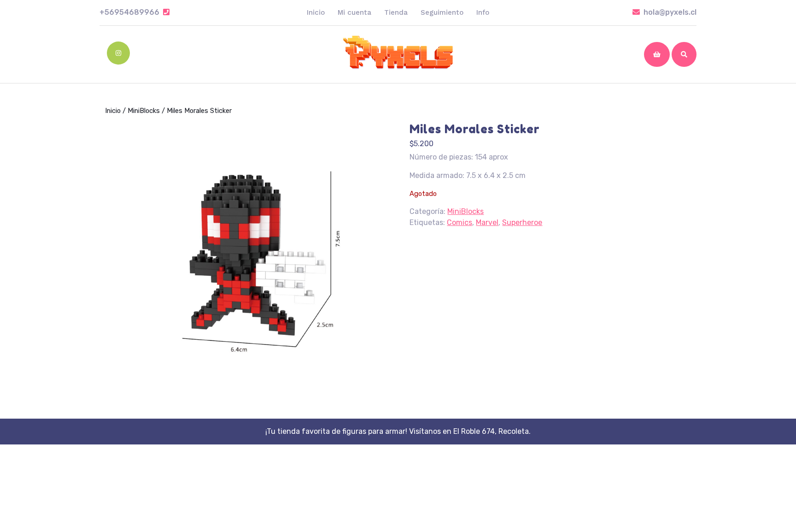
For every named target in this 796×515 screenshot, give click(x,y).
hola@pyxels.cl (670, 12)
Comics (459, 222)
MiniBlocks (144, 111)
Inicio (316, 12)
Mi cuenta (354, 12)
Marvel (487, 222)
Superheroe (522, 222)
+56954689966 (135, 12)
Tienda (396, 12)
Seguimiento (442, 12)
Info (482, 12)
